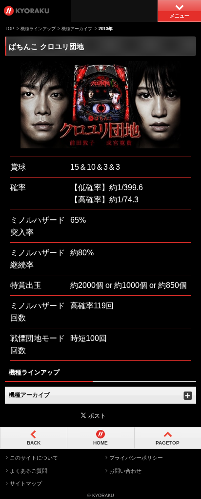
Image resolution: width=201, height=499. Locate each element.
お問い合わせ (125, 471)
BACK (33, 443)
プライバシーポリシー (136, 458)
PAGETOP (168, 443)
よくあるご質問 (28, 471)
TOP (9, 28)
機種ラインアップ (38, 28)
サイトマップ (26, 483)
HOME (100, 443)
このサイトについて (34, 458)
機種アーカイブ (76, 28)
